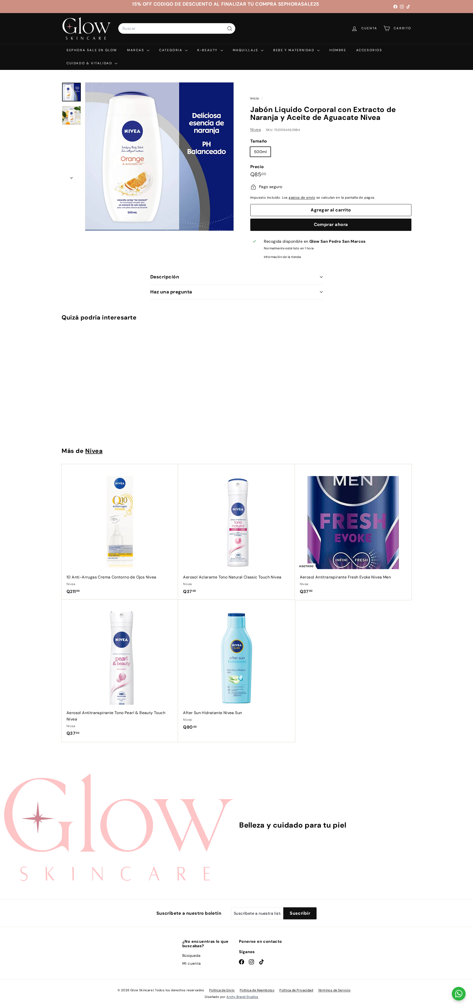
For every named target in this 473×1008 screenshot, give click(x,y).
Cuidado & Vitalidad (90, 63)
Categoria (171, 50)
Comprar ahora (331, 225)
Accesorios (369, 50)
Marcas (136, 50)
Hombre (337, 50)
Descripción (164, 277)
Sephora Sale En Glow (92, 50)
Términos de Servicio (334, 990)
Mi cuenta (191, 963)
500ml (260, 151)
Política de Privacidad (296, 990)
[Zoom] (159, 156)
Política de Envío (222, 990)
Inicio (255, 98)
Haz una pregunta (171, 292)
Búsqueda (191, 955)
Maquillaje (246, 50)
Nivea (255, 129)
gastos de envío (302, 197)
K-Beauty (208, 50)
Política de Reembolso (257, 990)
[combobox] (176, 28)
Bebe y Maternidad (294, 50)
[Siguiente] (71, 176)
